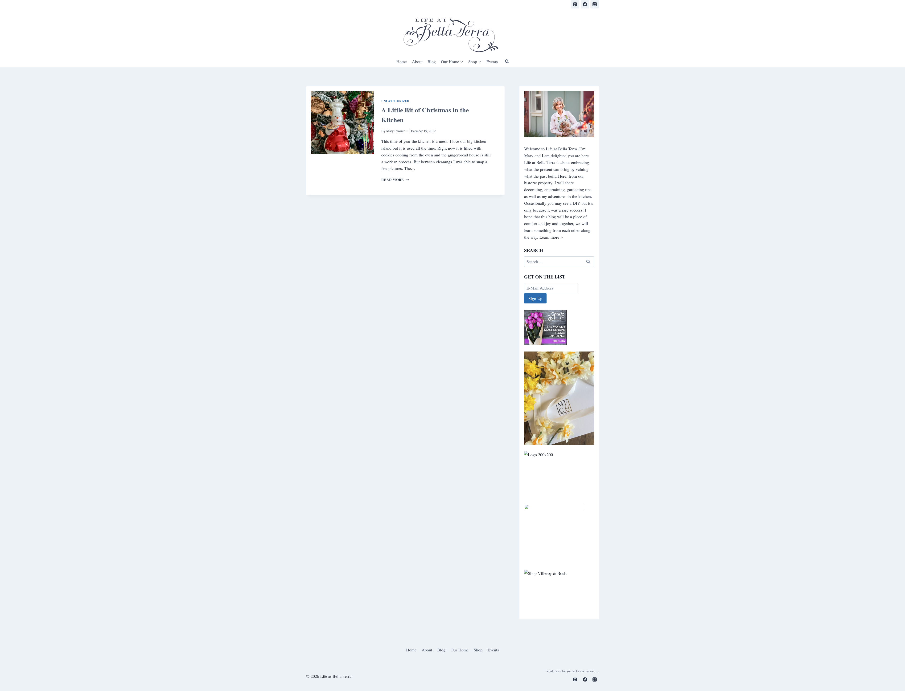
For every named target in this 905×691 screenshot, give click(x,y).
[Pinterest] (575, 4)
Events (492, 61)
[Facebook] (585, 4)
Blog (432, 61)
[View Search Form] (507, 61)
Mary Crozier (395, 131)
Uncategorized (395, 101)
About (417, 61)
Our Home (460, 650)
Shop (478, 650)
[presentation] (342, 122)
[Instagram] (594, 4)
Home (401, 61)
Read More (395, 179)
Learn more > (551, 237)
